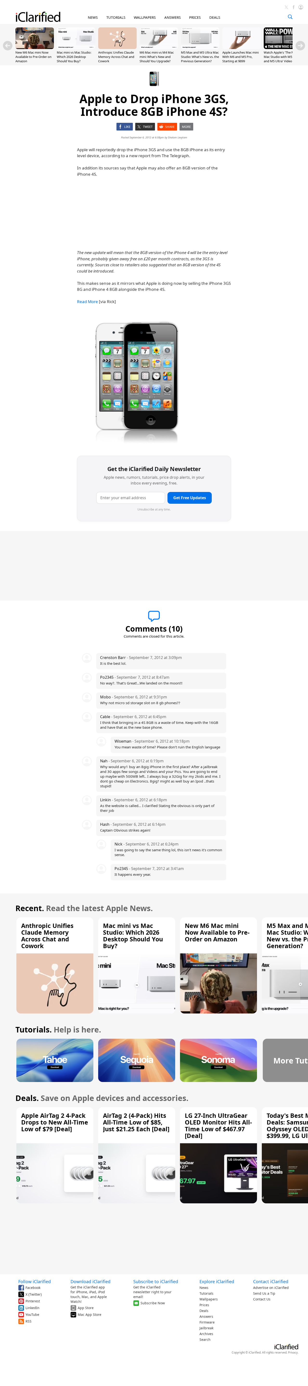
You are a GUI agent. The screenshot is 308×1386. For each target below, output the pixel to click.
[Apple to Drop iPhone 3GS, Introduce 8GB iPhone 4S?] (135, 381)
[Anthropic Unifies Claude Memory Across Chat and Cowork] (117, 47)
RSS (29, 1321)
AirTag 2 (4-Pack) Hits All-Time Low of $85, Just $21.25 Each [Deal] (136, 1122)
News (203, 1287)
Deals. (27, 1098)
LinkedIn (32, 1307)
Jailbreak (206, 1328)
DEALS (214, 17)
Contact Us (261, 1299)
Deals (203, 1310)
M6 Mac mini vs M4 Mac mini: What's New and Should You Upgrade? (157, 56)
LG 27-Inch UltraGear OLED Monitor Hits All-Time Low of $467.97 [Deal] (218, 1125)
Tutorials (206, 1293)
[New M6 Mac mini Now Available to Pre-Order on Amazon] (34, 47)
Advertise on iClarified (271, 1287)
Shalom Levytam (177, 137)
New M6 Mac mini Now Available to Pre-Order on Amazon (33, 56)
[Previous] (8, 45)
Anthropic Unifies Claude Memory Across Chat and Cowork (116, 56)
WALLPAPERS (145, 17)
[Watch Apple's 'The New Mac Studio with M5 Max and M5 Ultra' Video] (283, 47)
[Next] (300, 45)
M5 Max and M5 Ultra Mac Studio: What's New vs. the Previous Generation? (200, 56)
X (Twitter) (34, 1294)
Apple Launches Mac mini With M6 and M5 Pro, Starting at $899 (240, 56)
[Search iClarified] (290, 16)
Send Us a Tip (264, 1293)
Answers (206, 1316)
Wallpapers (208, 1299)
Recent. (29, 908)
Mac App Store (89, 1314)
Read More (87, 301)
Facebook (33, 1287)
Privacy (293, 1352)
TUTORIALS (115, 17)
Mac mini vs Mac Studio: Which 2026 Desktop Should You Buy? (74, 56)
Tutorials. (33, 1029)
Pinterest (33, 1301)
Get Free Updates (189, 497)
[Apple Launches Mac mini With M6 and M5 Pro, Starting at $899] (241, 47)
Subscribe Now (153, 1303)
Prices (204, 1305)
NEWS (93, 17)
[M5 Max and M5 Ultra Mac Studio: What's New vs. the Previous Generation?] (200, 47)
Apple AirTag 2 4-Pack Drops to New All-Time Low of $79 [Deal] (54, 1122)
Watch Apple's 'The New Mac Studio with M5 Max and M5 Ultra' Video (281, 56)
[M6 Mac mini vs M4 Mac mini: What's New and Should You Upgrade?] (159, 47)
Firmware (207, 1322)
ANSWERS (172, 17)
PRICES (195, 17)
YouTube (32, 1314)
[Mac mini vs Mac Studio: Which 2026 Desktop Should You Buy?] (76, 47)
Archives (206, 1333)
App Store (86, 1307)
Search (205, 1339)
